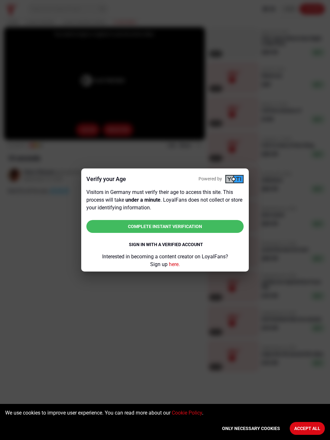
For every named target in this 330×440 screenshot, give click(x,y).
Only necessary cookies (251, 428)
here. (174, 264)
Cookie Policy (187, 413)
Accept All (307, 428)
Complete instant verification (165, 226)
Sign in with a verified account (166, 244)
